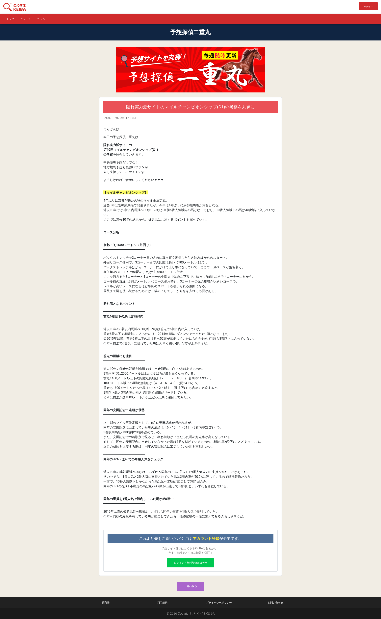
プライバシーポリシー (219, 602)
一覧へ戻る (190, 586)
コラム (41, 19)
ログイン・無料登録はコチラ (190, 562)
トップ (10, 19)
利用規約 (162, 602)
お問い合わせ (275, 602)
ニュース (25, 19)
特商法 (106, 602)
